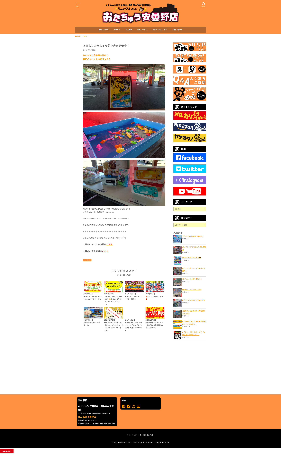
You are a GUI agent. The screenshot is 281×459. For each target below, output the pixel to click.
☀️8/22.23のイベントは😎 (191, 258)
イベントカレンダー (159, 30)
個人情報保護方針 (146, 435)
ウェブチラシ (142, 30)
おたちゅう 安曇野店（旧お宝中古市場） (139, 442)
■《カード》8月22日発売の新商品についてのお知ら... (194, 323)
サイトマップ (132, 435)
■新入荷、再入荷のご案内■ (191, 279)
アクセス (117, 30)
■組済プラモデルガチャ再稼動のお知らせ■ (193, 312)
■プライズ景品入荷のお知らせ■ (193, 300)
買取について (103, 30)
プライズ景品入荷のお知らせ (192, 236)
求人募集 (128, 30)
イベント (88, 260)
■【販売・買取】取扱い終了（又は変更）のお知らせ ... (193, 333)
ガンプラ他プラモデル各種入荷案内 (194, 248)
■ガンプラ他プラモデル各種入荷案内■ (193, 269)
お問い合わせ (177, 30)
